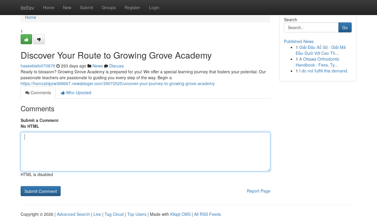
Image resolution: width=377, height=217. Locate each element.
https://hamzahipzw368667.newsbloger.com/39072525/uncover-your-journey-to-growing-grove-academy (118, 83)
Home (48, 7)
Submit (86, 7)
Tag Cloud (114, 214)
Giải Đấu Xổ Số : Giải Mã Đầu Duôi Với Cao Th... (321, 50)
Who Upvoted (78, 92)
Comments (40, 92)
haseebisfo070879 (38, 66)
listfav (27, 7)
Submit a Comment (40, 120)
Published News (299, 41)
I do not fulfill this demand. (323, 71)
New (67, 7)
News (97, 66)
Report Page (258, 191)
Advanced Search (73, 214)
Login (154, 7)
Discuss (116, 66)
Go (345, 27)
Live (97, 214)
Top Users (136, 214)
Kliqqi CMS (180, 214)
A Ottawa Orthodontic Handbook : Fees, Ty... (317, 62)
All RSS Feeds (207, 214)
